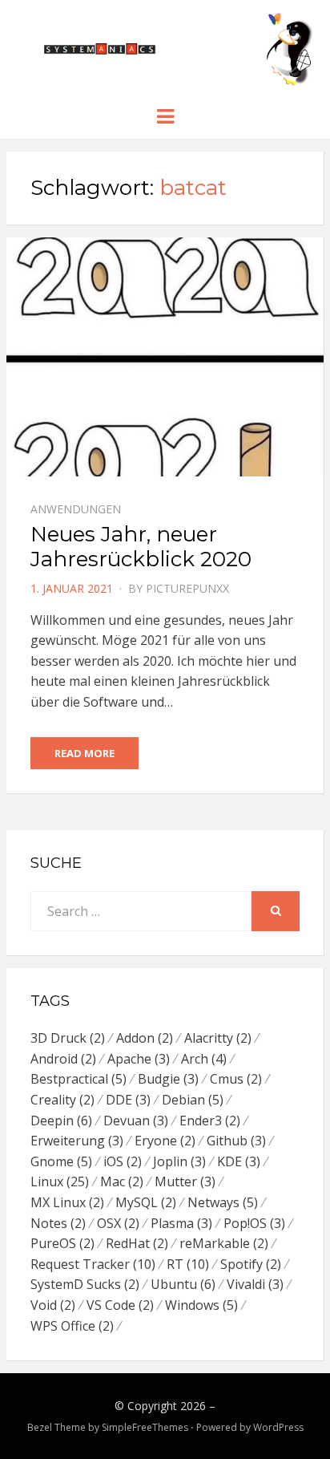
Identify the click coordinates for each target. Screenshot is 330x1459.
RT (188, 1264)
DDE (128, 1099)
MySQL (145, 1202)
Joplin (179, 1161)
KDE (238, 1161)
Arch (204, 1059)
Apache (138, 1059)
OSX (118, 1223)
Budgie (168, 1079)
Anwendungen (75, 509)
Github (236, 1140)
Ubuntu (183, 1284)
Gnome (61, 1161)
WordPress (278, 1427)
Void (52, 1305)
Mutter (185, 1181)
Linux (59, 1181)
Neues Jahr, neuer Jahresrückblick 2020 (141, 546)
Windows (201, 1305)
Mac (121, 1181)
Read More (84, 753)
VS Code (120, 1305)
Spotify (250, 1264)
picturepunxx (187, 588)
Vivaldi (255, 1284)
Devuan (135, 1120)
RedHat (137, 1243)
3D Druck (67, 1038)
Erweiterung (76, 1140)
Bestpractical (78, 1079)
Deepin (61, 1120)
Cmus (236, 1079)
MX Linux (67, 1202)
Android (63, 1059)
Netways (222, 1202)
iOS (122, 1161)
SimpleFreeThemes (145, 1427)
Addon (144, 1038)
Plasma (181, 1223)
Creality (62, 1099)
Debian (192, 1099)
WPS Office (72, 1326)
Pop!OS (254, 1223)
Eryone (165, 1140)
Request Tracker (92, 1264)
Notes (58, 1223)
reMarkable (223, 1243)
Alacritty (218, 1038)
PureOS (62, 1243)
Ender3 (209, 1120)
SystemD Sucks (84, 1284)
